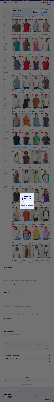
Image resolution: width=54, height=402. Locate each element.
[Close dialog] (33, 194)
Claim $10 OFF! (27, 205)
